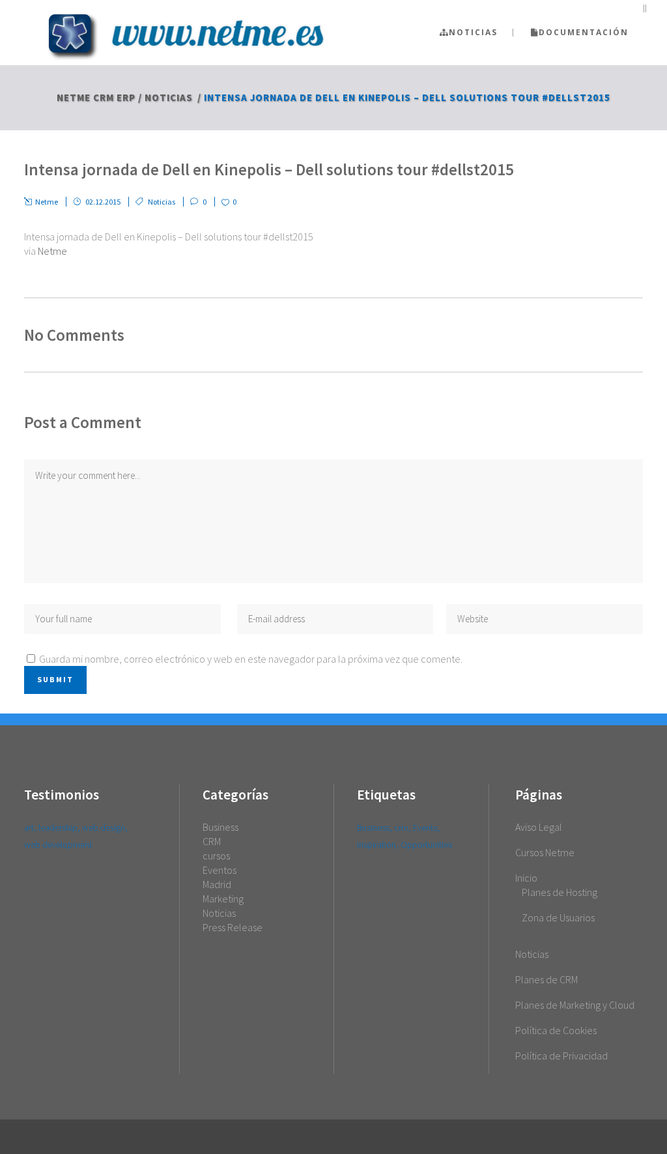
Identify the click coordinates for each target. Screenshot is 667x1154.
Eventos (219, 869)
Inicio (526, 877)
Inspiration (376, 844)
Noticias (169, 97)
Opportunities (426, 844)
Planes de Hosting (559, 892)
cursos (216, 855)
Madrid (217, 884)
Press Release (233, 927)
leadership (58, 827)
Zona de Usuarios (558, 917)
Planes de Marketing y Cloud (574, 1004)
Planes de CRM (546, 979)
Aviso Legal (538, 826)
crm (401, 827)
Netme (52, 250)
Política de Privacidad (561, 1055)
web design (103, 827)
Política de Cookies (556, 1030)
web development (58, 844)
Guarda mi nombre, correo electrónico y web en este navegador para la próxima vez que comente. (250, 658)
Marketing (223, 898)
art (29, 827)
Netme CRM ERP (96, 97)
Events (425, 827)
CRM (212, 841)
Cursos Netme (545, 852)
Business (220, 826)
